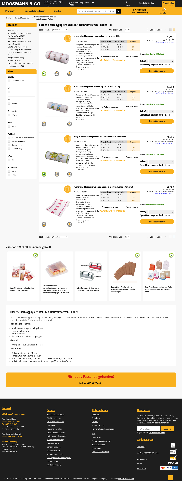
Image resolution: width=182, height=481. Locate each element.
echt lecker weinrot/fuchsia (23, 138)
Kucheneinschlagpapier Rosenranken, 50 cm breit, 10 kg (97, 36)
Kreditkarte (141, 468)
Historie (95, 421)
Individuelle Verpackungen (35, 11)
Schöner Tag (17, 148)
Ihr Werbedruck (53, 450)
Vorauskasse (142, 459)
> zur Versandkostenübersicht (164, 43)
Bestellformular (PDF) (55, 414)
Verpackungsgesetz (55, 454)
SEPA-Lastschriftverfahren (148, 453)
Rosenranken (17, 145)
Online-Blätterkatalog (56, 432)
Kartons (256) (13, 30)
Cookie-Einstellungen (100, 451)
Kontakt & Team (98, 425)
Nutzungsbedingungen (101, 441)
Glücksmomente (18, 141)
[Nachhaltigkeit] (44, 74)
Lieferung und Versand (56, 436)
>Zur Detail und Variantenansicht (112, 60)
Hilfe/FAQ (51, 425)
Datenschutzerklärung (157, 433)
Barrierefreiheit (98, 444)
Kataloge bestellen (54, 429)
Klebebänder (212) (15, 38)
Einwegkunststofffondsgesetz (59, 457)
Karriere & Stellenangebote (103, 429)
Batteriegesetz (53, 461)
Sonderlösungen (54, 447)
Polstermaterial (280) (16, 36)
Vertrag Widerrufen (126, 478)
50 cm (14, 115)
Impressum (96, 448)
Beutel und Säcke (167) (17, 47)
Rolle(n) (15, 103)
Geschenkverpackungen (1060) (20, 63)
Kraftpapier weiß (19, 80)
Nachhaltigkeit (53, 443)
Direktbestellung (54, 418)
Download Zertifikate (55, 421)
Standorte (96, 418)
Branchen (57, 11)
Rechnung (141, 446)
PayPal (139, 463)
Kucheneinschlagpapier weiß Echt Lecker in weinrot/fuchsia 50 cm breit (103, 186)
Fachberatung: (82, 3)
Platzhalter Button (122, 104)
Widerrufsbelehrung (55, 439)
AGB (93, 434)
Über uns (96, 414)
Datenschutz (97, 437)
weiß (14, 126)
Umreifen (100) (14, 44)
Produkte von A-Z (54, 465)
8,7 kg (14, 171)
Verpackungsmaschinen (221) (20, 49)
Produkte (10, 11)
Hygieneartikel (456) (16, 66)
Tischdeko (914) (14, 60)
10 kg (14, 175)
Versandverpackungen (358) (19, 33)
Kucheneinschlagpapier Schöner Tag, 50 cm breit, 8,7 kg (97, 86)
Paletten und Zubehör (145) (19, 41)
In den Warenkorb (157, 70)
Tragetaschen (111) (16, 58)
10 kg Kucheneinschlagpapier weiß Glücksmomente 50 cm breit (100, 136)
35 (13, 160)
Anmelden (167, 429)
